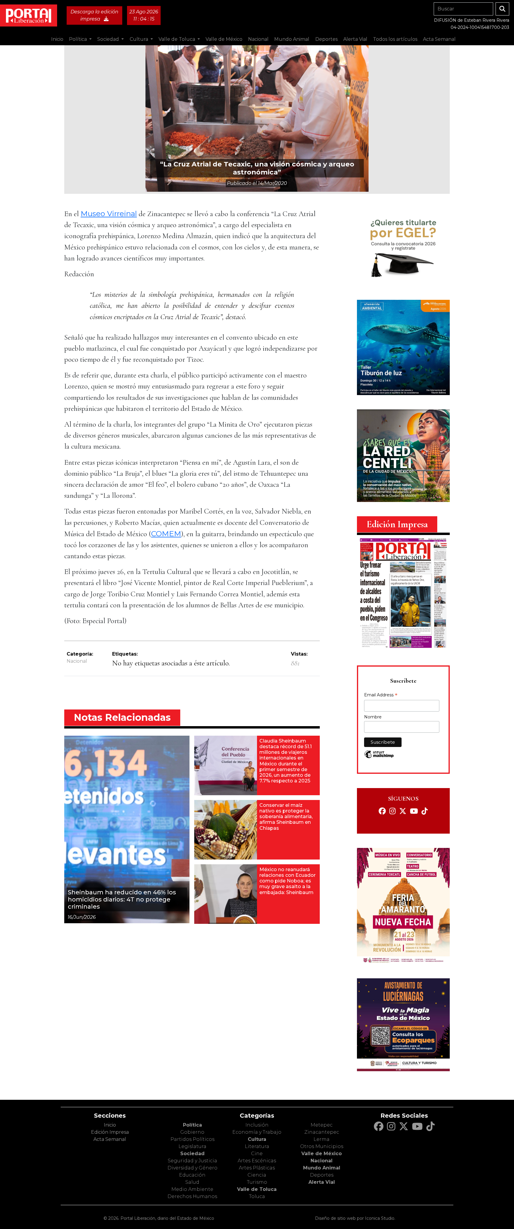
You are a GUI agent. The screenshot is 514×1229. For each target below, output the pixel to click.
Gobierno (192, 1132)
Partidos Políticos (192, 1139)
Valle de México (321, 1153)
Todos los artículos (395, 39)
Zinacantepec (321, 1132)
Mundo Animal (321, 1168)
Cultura (257, 1139)
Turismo (257, 1182)
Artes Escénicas (257, 1161)
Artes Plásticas (257, 1168)
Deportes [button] (326, 39)
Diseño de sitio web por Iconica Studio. (355, 1218)
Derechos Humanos (192, 1196)
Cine (257, 1153)
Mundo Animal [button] (291, 39)
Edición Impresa (110, 1132)
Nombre (373, 717)
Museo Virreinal (109, 213)
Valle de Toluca (257, 1189)
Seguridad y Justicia (192, 1161)
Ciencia (256, 1175)
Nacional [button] (258, 39)
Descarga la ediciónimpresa (94, 15)
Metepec (322, 1125)
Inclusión (257, 1125)
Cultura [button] (139, 39)
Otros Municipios (321, 1146)
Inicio (57, 39)
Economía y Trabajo (256, 1132)
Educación (192, 1175)
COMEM (166, 533)
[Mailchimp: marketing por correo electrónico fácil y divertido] (379, 757)
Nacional (77, 661)
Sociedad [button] (108, 39)
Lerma (322, 1139)
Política (192, 1125)
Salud (192, 1182)
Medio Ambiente (192, 1189)
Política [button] (78, 39)
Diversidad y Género (192, 1168)
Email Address (380, 695)
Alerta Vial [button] (355, 39)
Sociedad (192, 1153)
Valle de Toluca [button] (177, 39)
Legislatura (192, 1146)
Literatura (257, 1146)
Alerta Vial (321, 1182)
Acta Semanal (439, 39)
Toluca (257, 1196)
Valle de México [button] (224, 39)
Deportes (321, 1175)
